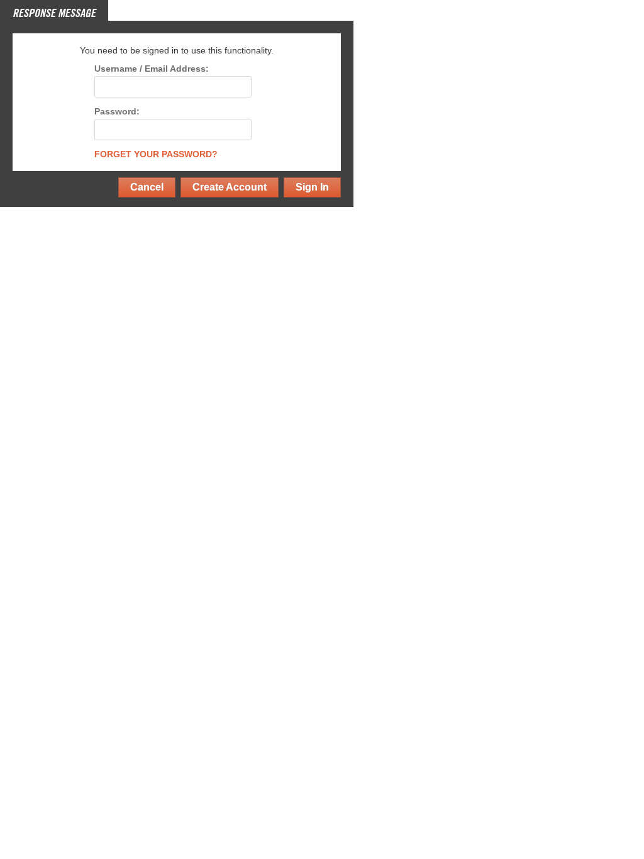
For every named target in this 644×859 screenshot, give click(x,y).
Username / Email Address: (151, 69)
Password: (117, 111)
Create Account (229, 187)
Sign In (312, 187)
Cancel (147, 187)
